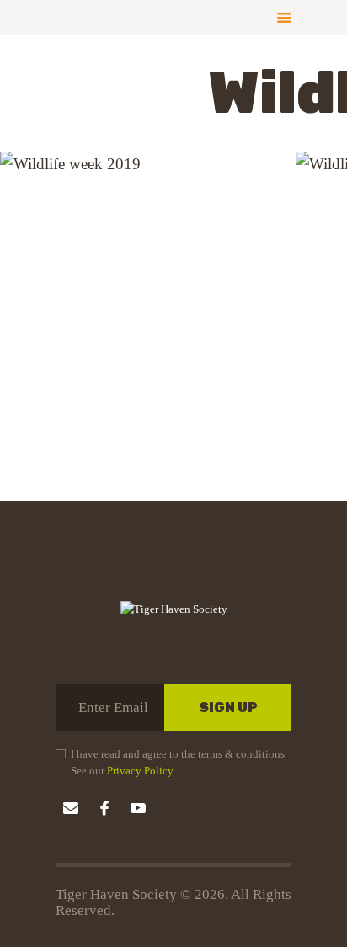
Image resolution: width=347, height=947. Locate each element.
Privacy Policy (140, 770)
